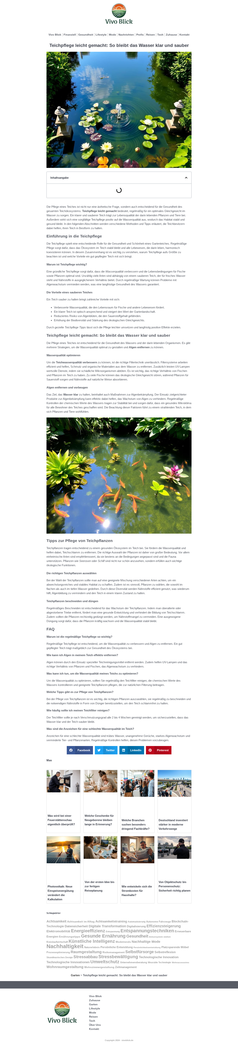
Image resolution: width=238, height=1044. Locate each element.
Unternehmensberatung (133, 962)
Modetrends (123, 941)
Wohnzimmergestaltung (99, 967)
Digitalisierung (136, 926)
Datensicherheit (76, 926)
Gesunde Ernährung (103, 935)
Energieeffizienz (88, 930)
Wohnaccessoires (180, 962)
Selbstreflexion (165, 952)
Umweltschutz (104, 961)
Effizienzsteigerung (164, 926)
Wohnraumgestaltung (64, 967)
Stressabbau (85, 956)
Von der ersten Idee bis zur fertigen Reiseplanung (99, 886)
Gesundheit (85, 34)
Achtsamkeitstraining (111, 921)
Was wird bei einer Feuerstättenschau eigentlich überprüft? (61, 820)
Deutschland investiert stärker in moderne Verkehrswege (173, 824)
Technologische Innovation (158, 957)
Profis (140, 34)
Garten (75, 975)
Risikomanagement (113, 952)
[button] (186, 177)
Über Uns (95, 1024)
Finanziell (70, 34)
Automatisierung (136, 922)
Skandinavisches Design (59, 957)
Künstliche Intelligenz (92, 941)
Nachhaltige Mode (146, 941)
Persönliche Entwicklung (116, 947)
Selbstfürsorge (139, 951)
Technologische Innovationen (68, 962)
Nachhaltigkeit (64, 946)
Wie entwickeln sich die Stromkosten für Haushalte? (137, 891)
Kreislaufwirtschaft (57, 942)
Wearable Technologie (159, 962)
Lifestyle (101, 34)
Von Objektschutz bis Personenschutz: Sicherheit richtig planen (174, 886)
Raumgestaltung (86, 952)
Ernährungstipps (69, 936)
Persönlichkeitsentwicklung (147, 947)
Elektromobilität (58, 931)
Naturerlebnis (92, 947)
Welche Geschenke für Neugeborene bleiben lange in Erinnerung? (99, 820)
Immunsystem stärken (160, 937)
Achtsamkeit (56, 921)
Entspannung (113, 931)
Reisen (150, 34)
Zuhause (171, 34)
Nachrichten (126, 34)
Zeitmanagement (126, 967)
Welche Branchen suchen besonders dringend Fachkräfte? (135, 824)
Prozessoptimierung (58, 952)
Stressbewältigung (118, 956)
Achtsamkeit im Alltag (81, 921)
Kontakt (184, 34)
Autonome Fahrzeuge (158, 921)
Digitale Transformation (107, 926)
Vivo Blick (55, 34)
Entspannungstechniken (147, 930)
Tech (160, 34)
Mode (112, 34)
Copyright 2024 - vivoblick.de (119, 1040)
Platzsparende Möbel (175, 947)
